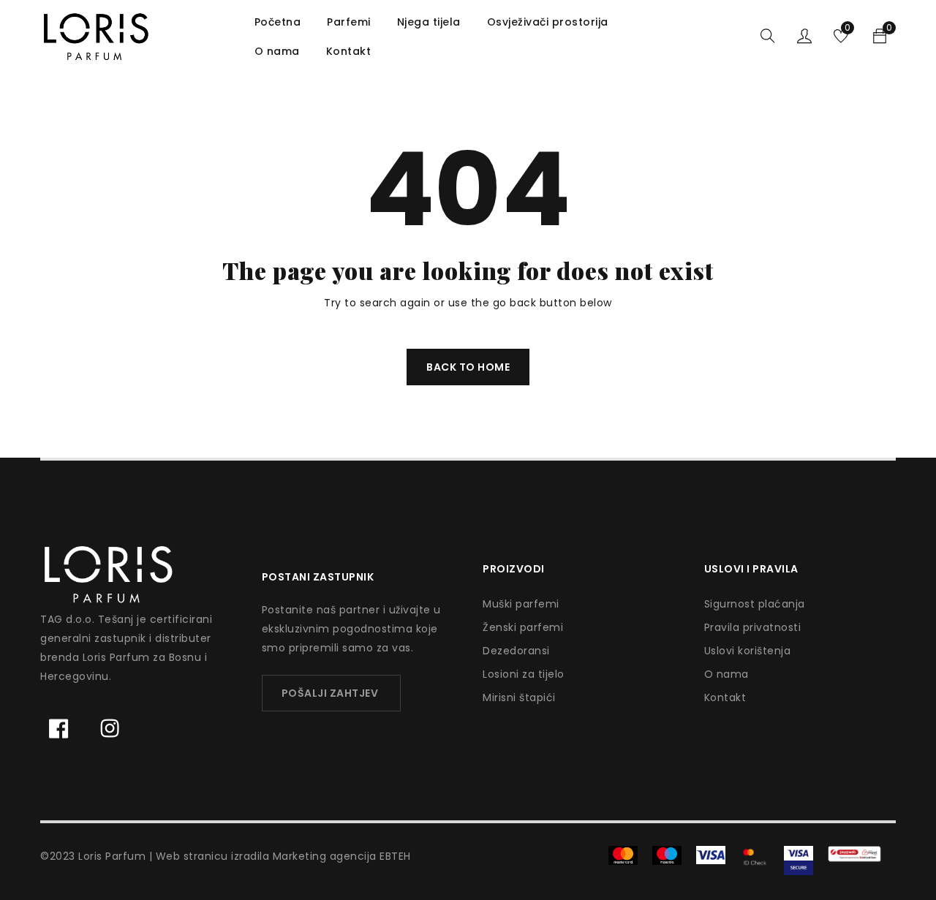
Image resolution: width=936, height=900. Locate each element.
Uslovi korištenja (747, 650)
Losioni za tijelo (524, 674)
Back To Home (468, 367)
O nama (726, 674)
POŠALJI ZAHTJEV (330, 693)
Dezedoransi (516, 650)
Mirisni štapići (519, 697)
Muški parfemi (521, 604)
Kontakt (725, 697)
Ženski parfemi (523, 627)
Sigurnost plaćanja (754, 604)
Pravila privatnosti (752, 627)
